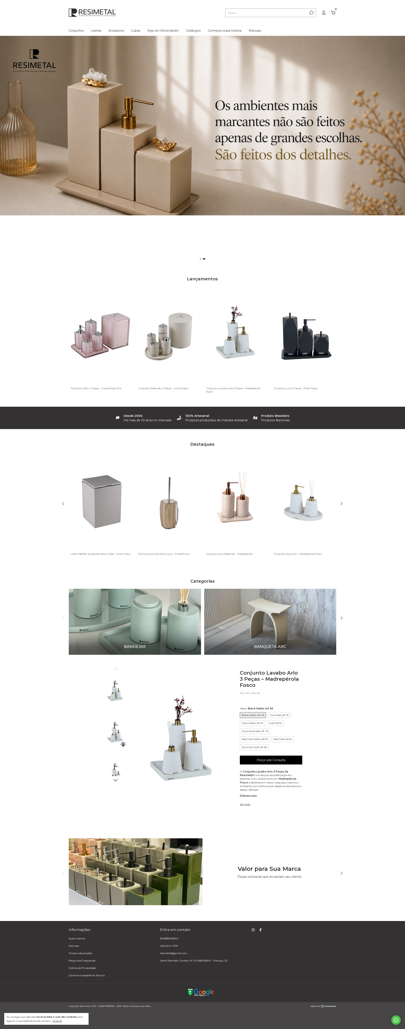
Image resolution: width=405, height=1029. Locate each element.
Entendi (57, 1020)
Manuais (255, 30)
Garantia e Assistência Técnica (87, 975)
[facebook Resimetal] (260, 930)
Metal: (256, 708)
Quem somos (77, 938)
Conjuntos (76, 30)
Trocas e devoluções (80, 953)
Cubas (135, 30)
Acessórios (116, 30)
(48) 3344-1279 (169, 945)
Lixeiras (96, 30)
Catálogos (193, 30)
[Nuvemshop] (323, 1007)
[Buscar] (311, 12)
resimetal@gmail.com (173, 953)
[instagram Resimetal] (253, 930)
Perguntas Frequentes (82, 960)
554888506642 (169, 938)
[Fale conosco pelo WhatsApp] (396, 1020)
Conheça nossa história (225, 30)
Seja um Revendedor (163, 30)
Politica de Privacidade (82, 968)
